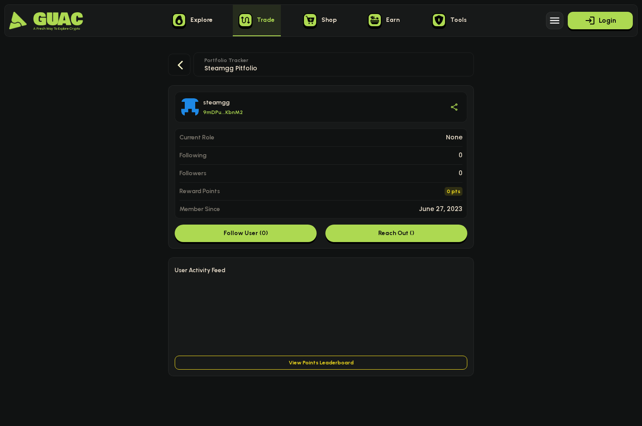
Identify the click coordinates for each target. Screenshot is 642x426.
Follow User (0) (246, 233)
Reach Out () (396, 233)
